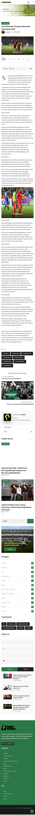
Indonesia (5, 353)
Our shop (10, 549)
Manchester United (23, 624)
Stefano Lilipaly (27, 353)
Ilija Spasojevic (7, 361)
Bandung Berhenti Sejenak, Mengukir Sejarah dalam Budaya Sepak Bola (21, 707)
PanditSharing (5, 576)
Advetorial (6, 9)
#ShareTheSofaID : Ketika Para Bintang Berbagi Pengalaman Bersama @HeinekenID (14, 470)
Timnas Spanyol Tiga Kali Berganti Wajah (21, 697)
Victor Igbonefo (20, 361)
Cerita (3, 611)
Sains (2, 572)
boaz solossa (7, 357)
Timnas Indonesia (22, 109)
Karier (5, 798)
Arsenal (29, 628)
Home (5, 791)
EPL (4, 624)
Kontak (5, 796)
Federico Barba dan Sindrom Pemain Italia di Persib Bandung (22, 676)
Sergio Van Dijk (19, 357)
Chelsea (21, 628)
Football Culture (5, 602)
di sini (20, 342)
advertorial (15, 353)
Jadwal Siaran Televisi (7, 593)
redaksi (23, 415)
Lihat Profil (7, 427)
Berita (3, 585)
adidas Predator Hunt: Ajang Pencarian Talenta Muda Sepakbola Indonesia (16, 507)
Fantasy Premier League (8, 589)
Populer (9, 669)
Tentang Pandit (7, 794)
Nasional (3, 607)
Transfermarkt (7, 365)
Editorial (3, 563)
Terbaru (3, 580)
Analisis (3, 598)
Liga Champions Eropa (9, 628)
